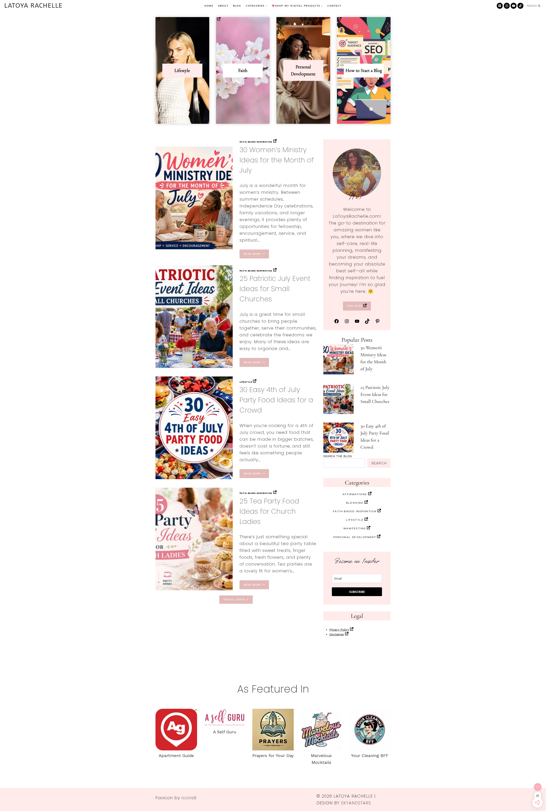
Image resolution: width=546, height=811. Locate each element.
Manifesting (355, 528)
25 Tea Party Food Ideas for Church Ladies (269, 511)
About (223, 6)
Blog (237, 6)
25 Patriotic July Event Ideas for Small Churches (275, 289)
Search (379, 463)
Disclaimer (336, 634)
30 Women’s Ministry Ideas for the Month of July (277, 160)
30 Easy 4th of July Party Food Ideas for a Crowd (276, 400)
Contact (334, 6)
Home (209, 6)
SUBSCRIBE (357, 592)
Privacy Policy (339, 629)
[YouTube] (514, 6)
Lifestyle (246, 382)
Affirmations (355, 494)
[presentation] (194, 198)
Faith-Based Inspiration (256, 142)
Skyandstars (356, 803)
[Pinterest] (500, 6)
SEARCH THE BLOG (337, 456)
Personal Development (354, 537)
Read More (253, 254)
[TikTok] (520, 6)
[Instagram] (507, 6)
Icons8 (189, 798)
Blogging (354, 503)
